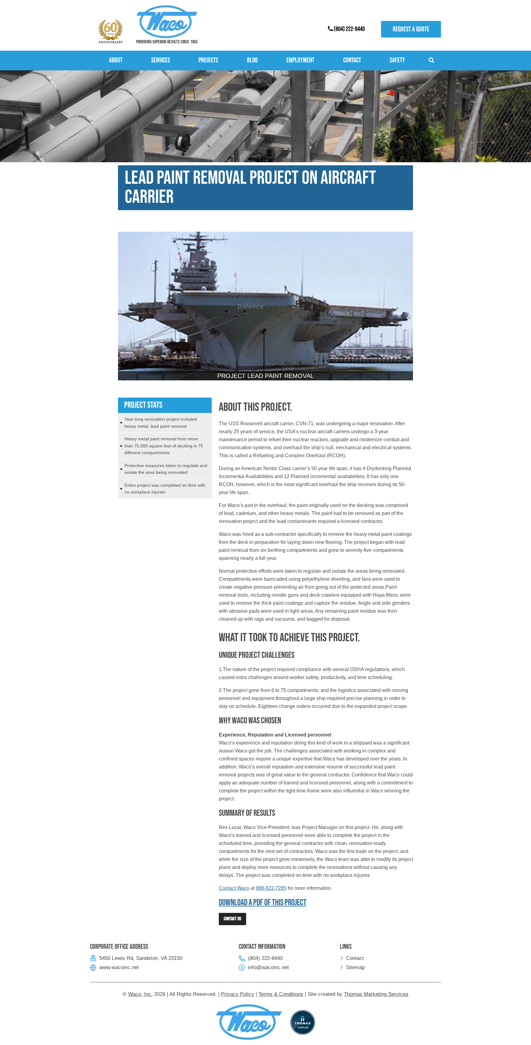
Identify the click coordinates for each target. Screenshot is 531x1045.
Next (404, 316)
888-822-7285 (271, 888)
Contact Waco (234, 888)
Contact (355, 958)
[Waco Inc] (166, 21)
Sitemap (355, 967)
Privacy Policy (237, 994)
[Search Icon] (432, 60)
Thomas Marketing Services (376, 994)
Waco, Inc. (140, 994)
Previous (127, 316)
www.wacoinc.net (119, 967)
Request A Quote (411, 29)
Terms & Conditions (280, 994)
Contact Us (232, 919)
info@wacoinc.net (268, 967)
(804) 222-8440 (349, 29)
